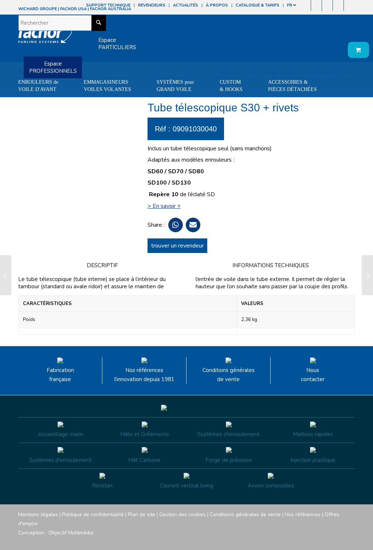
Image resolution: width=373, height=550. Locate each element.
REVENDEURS (151, 5)
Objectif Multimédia (70, 532)
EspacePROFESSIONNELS (53, 67)
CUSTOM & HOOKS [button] (231, 85)
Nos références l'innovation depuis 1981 (144, 375)
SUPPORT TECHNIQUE (108, 5)
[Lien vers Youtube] (327, 5)
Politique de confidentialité (93, 514)
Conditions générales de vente (229, 375)
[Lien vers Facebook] (305, 5)
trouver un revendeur (177, 246)
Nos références (303, 514)
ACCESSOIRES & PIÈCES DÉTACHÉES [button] (292, 85)
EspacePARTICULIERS (117, 43)
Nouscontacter (313, 375)
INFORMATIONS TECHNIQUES (270, 265)
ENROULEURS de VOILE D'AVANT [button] (38, 85)
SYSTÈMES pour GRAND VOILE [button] (175, 85)
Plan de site (141, 514)
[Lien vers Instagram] (316, 5)
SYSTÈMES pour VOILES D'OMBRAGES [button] (44, 104)
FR (290, 5)
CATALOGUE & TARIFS (257, 5)
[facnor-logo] (45, 36)
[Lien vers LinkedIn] (349, 5)
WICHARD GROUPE (37, 9)
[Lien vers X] (338, 5)
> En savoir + (164, 206)
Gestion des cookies (182, 514)
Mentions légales (38, 514)
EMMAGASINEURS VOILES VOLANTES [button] (107, 85)
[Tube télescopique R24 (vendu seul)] (5, 275)
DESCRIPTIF (102, 265)
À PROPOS (217, 5)
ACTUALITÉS (185, 5)
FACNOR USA (73, 9)
